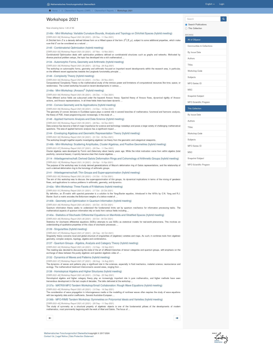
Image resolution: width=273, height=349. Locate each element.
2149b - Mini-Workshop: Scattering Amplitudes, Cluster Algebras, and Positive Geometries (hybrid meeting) (106, 144)
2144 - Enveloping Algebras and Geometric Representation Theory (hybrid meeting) (93, 133)
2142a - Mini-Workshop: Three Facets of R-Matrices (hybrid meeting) (84, 186)
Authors (191, 58)
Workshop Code (195, 70)
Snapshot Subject (196, 95)
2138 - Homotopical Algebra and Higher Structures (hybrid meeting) (84, 271)
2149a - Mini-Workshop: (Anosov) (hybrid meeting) (75, 90)
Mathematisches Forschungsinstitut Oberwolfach (66, 333)
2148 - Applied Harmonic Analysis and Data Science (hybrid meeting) (85, 119)
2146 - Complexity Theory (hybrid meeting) (70, 76)
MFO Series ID (194, 83)
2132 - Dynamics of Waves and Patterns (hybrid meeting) (78, 257)
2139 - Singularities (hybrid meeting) (66, 229)
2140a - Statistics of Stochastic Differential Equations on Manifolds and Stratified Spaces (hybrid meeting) (105, 215)
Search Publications (197, 24)
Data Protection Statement (81, 336)
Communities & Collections (200, 45)
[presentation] (62, 40)
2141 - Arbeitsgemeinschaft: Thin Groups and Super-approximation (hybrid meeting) (93, 172)
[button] (210, 4)
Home (55, 10)
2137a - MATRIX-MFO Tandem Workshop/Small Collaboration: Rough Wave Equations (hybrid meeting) (104, 285)
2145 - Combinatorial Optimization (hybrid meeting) (74, 47)
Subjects (192, 77)
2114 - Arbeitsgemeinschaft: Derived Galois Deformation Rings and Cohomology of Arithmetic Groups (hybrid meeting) (112, 158)
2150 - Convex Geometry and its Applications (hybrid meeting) (81, 105)
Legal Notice (61, 336)
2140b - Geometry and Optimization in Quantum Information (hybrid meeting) (89, 201)
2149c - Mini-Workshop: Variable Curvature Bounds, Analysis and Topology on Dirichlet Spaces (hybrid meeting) (109, 33)
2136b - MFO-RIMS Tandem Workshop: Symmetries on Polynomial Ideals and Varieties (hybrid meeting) (104, 299)
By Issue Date (194, 52)
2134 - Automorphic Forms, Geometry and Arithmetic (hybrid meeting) (85, 62)
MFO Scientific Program (199, 102)
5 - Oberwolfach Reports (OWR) (76, 10)
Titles (190, 64)
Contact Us (49, 336)
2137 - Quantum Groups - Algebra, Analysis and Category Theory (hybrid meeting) (92, 243)
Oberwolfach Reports (104, 10)
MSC (190, 89)
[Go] (223, 19)
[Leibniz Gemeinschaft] (220, 337)
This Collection (195, 28)
